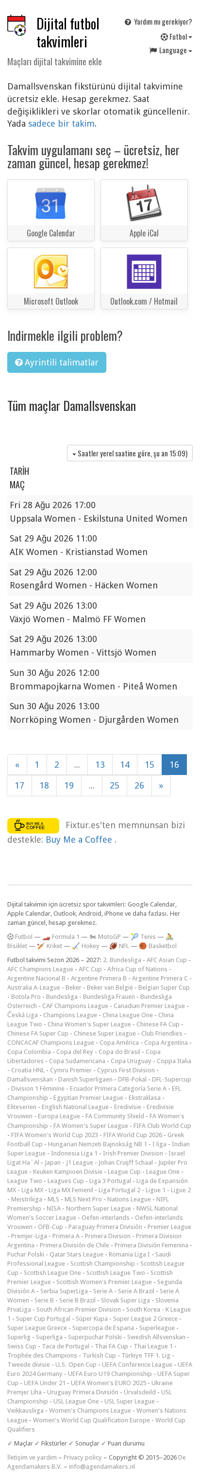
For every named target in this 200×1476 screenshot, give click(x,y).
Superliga (49, 1337)
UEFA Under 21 (45, 1383)
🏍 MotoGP (105, 936)
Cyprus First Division (126, 1070)
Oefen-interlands (106, 1217)
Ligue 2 (181, 1190)
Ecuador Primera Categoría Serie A (118, 1088)
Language (173, 49)
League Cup (124, 1171)
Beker (74, 987)
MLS (53, 1199)
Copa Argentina (166, 1042)
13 (100, 765)
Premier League (169, 1226)
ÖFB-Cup (50, 1226)
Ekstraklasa (145, 1097)
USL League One (76, 1401)
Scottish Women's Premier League (104, 1282)
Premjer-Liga (29, 1236)
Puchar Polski (25, 1254)
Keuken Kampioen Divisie (67, 1171)
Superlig (19, 1337)
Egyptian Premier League (88, 1097)
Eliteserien (21, 1107)
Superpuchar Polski (95, 1337)
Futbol (178, 36)
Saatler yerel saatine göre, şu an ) (131, 453)
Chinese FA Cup (158, 1024)
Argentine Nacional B (36, 978)
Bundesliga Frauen (109, 996)
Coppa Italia (174, 1061)
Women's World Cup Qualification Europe (91, 1420)
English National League (75, 1107)
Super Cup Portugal (43, 1318)
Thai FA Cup (111, 1346)
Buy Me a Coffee (80, 839)
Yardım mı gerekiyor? (162, 21)
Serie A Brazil (136, 1291)
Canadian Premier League (149, 1005)
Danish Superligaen (85, 1079)
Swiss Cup (21, 1346)
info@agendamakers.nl (102, 1466)
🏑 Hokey (86, 946)
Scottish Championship (102, 1263)
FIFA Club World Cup (162, 1125)
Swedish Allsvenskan (156, 1337)
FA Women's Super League (90, 1125)
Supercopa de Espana (103, 1327)
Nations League (129, 1199)
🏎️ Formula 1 (61, 936)
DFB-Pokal (132, 1079)
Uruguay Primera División (82, 1392)
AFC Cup (90, 969)
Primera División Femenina (151, 1245)
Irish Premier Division (133, 1153)
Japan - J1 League (69, 1162)
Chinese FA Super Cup (37, 1033)
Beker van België (110, 987)
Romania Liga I (129, 1254)
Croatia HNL (28, 1070)
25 (114, 785)
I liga (159, 1144)
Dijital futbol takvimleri (68, 32)
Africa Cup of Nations (137, 969)
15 (149, 765)
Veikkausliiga (25, 1410)
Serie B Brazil (77, 1300)
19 (69, 785)
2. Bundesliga (122, 960)
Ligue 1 (156, 1190)
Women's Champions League (90, 1410)
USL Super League (129, 1401)
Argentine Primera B (99, 978)
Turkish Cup (99, 1355)
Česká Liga (22, 1015)
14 (125, 765)
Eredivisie (127, 1107)
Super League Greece (37, 1327)
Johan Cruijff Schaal (126, 1162)
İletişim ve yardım (32, 1457)
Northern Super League (98, 1208)
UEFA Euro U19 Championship (110, 1373)
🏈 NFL (119, 946)
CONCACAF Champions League (50, 1042)
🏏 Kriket (49, 946)
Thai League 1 (153, 1346)
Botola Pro (26, 996)
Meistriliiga (26, 1199)
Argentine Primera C (160, 978)
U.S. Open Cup (76, 1364)
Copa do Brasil (119, 1051)
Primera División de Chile (74, 1245)
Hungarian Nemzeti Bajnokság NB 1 (97, 1144)
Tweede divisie (28, 1364)
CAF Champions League (75, 1005)
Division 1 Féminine (38, 1088)
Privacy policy (83, 1457)
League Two (24, 1180)
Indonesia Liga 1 (74, 1153)
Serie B (44, 1300)
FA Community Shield (114, 1116)
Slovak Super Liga (125, 1300)
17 (19, 785)
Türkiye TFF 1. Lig (145, 1355)
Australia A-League (33, 987)
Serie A (103, 1291)
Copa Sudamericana (77, 1061)
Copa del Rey (74, 1051)
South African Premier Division (78, 1309)
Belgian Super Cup (164, 987)
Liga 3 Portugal (110, 1180)
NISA (54, 1208)
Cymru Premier (71, 1070)
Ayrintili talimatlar (60, 362)
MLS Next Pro (83, 1199)
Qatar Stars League (76, 1254)
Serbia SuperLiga (64, 1291)
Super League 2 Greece (145, 1318)
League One (163, 1171)
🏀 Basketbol (158, 946)
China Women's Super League (89, 1024)
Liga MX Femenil (71, 1190)
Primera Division (108, 1236)
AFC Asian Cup (167, 960)
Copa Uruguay (131, 1061)
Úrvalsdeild (140, 1392)
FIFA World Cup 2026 (132, 1135)
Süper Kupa (92, 1318)
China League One (127, 1015)
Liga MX (32, 1190)
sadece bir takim (61, 123)
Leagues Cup (66, 1180)
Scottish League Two (115, 1272)
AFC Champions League (40, 969)
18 (44, 785)
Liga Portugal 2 (119, 1190)
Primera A (66, 1236)
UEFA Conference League (137, 1364)
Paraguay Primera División (105, 1226)
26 (139, 785)
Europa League (59, 1116)
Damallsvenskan (30, 1079)
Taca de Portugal (65, 1346)
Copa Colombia (29, 1051)
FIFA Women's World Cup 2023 (54, 1135)
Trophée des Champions (42, 1355)
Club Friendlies (162, 1033)
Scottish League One (52, 1272)
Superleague (157, 1327)
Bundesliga (62, 996)
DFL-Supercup (171, 1079)
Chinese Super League (105, 1033)
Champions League (70, 1015)
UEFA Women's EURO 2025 (108, 1383)
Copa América (119, 1042)
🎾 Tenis (143, 936)
